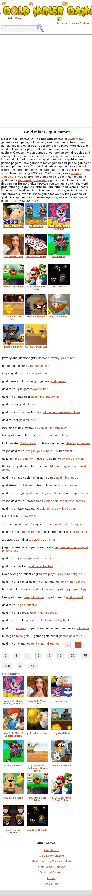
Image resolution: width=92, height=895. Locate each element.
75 (85, 655)
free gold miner (34, 597)
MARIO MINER (33, 516)
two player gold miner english (62, 574)
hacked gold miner (40, 589)
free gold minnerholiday (51, 427)
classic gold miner (58, 156)
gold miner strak (67, 477)
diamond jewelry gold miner (56, 358)
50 (72, 655)
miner (68, 451)
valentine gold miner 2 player (61, 524)
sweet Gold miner (74, 458)
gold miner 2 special (43, 612)
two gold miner (68, 485)
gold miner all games (45, 643)
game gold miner (37, 365)
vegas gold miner (38, 373)
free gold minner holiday (52, 435)
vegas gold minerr (39, 451)
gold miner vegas (38, 493)
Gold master (28, 443)
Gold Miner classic (51, 855)
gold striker (25, 485)
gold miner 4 (74, 597)
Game (51, 878)
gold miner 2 (28, 605)
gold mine (82, 628)
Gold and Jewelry (51, 872)
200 (32, 666)
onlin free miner (76, 531)
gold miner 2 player (73, 581)
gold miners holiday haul (52, 620)
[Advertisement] (46, 80)
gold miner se (30, 531)
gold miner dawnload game (58, 508)
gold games (58, 381)
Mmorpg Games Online (73, 23)
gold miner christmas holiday (61, 412)
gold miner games (39, 558)
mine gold (23, 636)
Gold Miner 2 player (51, 867)
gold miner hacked (40, 566)
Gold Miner (51, 850)
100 (7, 666)
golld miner (25, 458)
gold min (20, 628)
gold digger (81, 589)
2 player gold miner (42, 539)
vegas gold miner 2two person (64, 500)
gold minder (27, 404)
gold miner (40, 389)
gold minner (27, 420)
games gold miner (71, 636)
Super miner (79, 493)
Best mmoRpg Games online (51, 861)
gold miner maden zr (45, 396)
